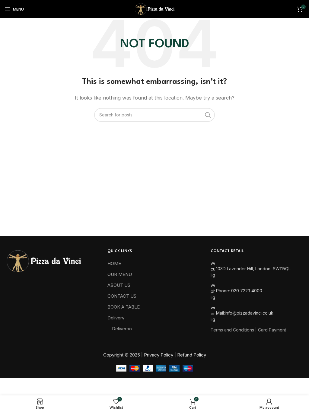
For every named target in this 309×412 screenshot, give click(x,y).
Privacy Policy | (160, 355)
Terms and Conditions (232, 329)
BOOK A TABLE (123, 307)
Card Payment (272, 329)
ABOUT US (118, 285)
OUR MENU (119, 274)
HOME (114, 263)
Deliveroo (122, 328)
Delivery (115, 318)
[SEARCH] (208, 115)
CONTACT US (121, 296)
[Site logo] (154, 8)
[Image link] (44, 261)
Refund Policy (191, 355)
